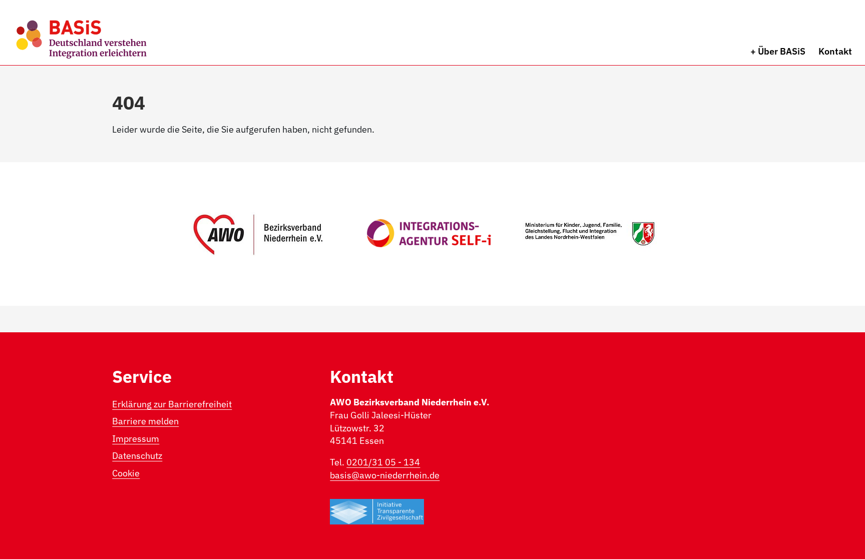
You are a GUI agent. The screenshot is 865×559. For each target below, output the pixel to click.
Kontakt (835, 51)
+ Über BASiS (777, 51)
